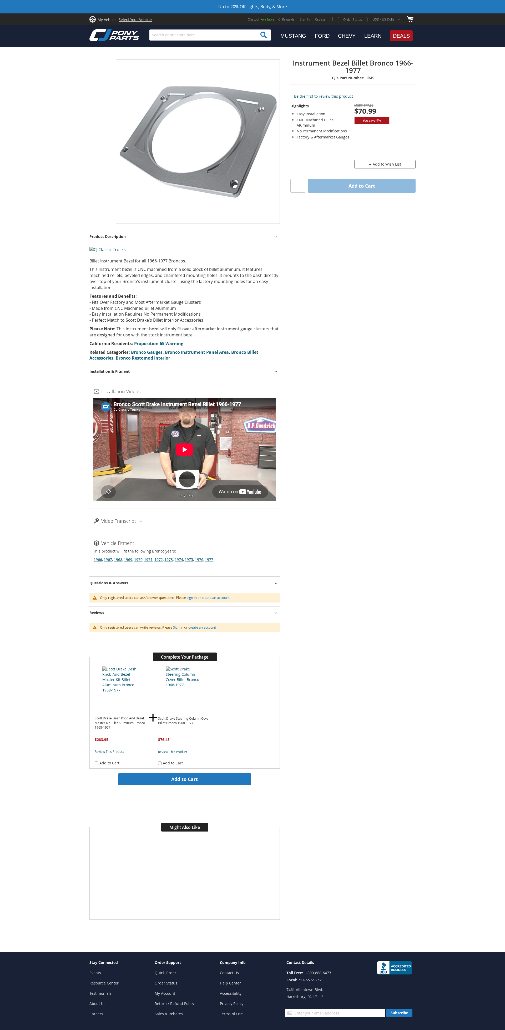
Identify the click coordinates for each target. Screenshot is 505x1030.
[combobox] (210, 35)
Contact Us (229, 972)
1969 (128, 559)
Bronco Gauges (147, 352)
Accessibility (230, 993)
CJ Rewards (286, 19)
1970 (138, 559)
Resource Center (104, 983)
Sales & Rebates (169, 1013)
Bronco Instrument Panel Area (197, 352)
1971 (148, 559)
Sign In (305, 19)
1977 (209, 559)
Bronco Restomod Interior (143, 358)
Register (321, 19)
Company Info (233, 962)
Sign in (178, 627)
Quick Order (165, 972)
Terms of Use (231, 1013)
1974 (179, 559)
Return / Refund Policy (174, 1003)
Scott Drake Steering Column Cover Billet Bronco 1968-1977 (184, 720)
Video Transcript (118, 521)
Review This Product (109, 751)
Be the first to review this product (323, 96)
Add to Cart (184, 779)
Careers (96, 1013)
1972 (158, 559)
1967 (108, 559)
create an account (216, 597)
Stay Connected (103, 962)
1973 (168, 559)
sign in (192, 597)
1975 (189, 559)
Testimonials (100, 993)
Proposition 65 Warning (158, 343)
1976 (199, 559)
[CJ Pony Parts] (102, 34)
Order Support (168, 962)
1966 (98, 559)
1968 (118, 559)
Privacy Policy (231, 1003)
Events (95, 972)
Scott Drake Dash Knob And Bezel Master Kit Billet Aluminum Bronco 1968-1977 (120, 723)
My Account (165, 993)
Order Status (352, 19)
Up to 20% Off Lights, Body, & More (252, 6)
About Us (97, 1003)
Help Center (230, 983)
